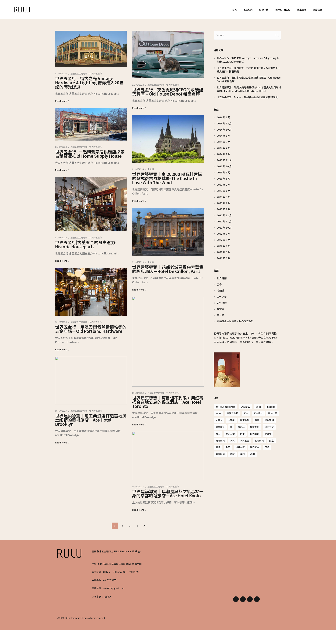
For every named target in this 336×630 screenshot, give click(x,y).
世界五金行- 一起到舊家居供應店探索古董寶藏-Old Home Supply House (90, 154)
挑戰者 (268, 433)
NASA (218, 413)
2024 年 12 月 (224, 123)
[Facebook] (236, 599)
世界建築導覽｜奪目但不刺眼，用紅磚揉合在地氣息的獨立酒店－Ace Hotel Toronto (168, 402)
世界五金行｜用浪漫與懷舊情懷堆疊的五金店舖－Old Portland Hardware (91, 329)
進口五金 (254, 447)
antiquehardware (225, 406)
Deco (258, 406)
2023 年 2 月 (223, 203)
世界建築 (222, 278)
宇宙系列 (244, 420)
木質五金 (244, 440)
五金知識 (248, 9)
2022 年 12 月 (224, 215)
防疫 (232, 454)
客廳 (257, 420)
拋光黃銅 (254, 433)
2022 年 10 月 (224, 227)
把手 (242, 433)
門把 (267, 447)
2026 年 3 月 (223, 117)
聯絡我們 (317, 9)
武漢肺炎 (259, 440)
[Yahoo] (250, 599)
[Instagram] (243, 599)
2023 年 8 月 (223, 178)
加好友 (108, 596)
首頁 (234, 9)
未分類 (151, 169)
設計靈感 (240, 447)
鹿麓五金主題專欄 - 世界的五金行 (86, 73)
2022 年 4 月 (223, 246)
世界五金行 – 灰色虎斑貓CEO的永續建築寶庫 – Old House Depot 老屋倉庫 (167, 91)
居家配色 (254, 427)
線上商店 (301, 9)
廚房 (218, 433)
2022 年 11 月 (224, 221)
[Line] (257, 599)
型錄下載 (263, 9)
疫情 (218, 447)
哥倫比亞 (272, 413)
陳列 (242, 454)
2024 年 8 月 (223, 135)
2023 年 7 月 (223, 184)
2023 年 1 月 (223, 209)
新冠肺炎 (220, 440)
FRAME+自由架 (282, 9)
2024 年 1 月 (223, 154)
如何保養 (222, 296)
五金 (246, 413)
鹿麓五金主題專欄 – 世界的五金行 (235, 321)
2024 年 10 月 (224, 129)
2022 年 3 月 (223, 252)
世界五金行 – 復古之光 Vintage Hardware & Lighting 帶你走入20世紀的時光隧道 (89, 82)
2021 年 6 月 (223, 258)
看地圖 (138, 563)
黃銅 (252, 454)
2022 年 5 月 (223, 239)
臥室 (228, 447)
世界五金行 (232, 413)
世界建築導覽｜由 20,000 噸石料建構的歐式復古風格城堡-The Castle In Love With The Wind (167, 178)
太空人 (219, 420)
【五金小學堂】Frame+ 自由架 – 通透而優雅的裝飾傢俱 (247, 97)
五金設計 (258, 413)
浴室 (271, 440)
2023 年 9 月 (223, 172)
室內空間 (269, 420)
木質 (232, 440)
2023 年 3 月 (223, 197)
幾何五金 (269, 427)
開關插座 (220, 454)
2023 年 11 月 (224, 160)
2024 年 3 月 (223, 142)
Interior (271, 406)
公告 (219, 284)
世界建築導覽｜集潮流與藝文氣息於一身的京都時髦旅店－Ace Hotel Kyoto (168, 493)
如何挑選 (222, 302)
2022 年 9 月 (223, 233)
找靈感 (220, 309)
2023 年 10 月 (224, 166)
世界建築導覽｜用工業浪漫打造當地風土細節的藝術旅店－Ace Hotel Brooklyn (91, 419)
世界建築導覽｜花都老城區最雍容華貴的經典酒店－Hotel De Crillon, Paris (168, 269)
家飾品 (241, 427)
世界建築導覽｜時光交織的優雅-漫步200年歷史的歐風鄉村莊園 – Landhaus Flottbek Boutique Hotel (249, 89)
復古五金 (230, 433)
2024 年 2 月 (223, 148)
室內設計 (220, 427)
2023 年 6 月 (223, 190)
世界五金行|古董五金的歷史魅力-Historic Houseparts (86, 244)
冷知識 (220, 290)
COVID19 (245, 406)
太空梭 (231, 420)
